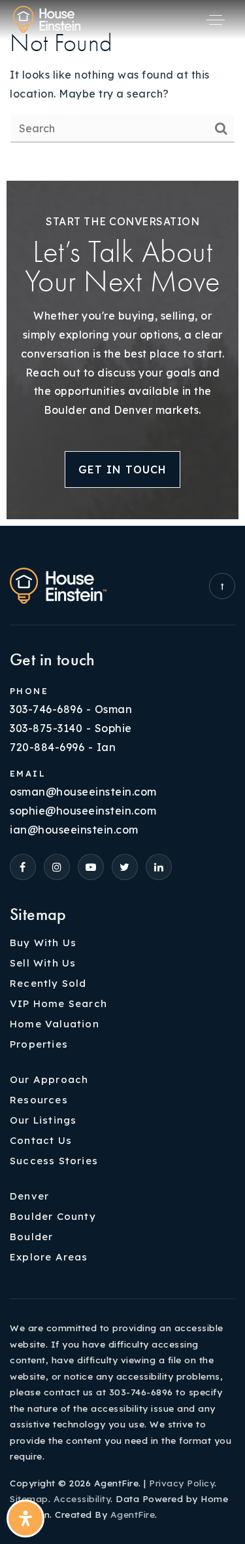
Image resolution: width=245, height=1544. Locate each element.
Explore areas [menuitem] (49, 1257)
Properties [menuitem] (39, 1044)
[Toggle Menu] (215, 19)
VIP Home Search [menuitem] (58, 1003)
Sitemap (29, 1498)
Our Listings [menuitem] (43, 1120)
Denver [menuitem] (29, 1196)
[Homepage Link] (48, 18)
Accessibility (82, 1498)
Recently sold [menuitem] (48, 983)
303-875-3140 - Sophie (71, 728)
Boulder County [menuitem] (53, 1216)
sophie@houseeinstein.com (83, 810)
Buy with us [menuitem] (43, 942)
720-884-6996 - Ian (63, 747)
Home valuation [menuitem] (54, 1024)
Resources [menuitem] (39, 1100)
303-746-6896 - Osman (71, 709)
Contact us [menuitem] (41, 1140)
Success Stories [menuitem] (54, 1160)
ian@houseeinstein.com (74, 829)
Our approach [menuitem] (49, 1079)
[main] (122, 87)
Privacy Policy (181, 1482)
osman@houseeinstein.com (83, 791)
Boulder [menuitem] (31, 1236)
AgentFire (132, 1514)
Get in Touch (122, 469)
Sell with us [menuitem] (43, 963)
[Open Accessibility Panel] (25, 1518)
